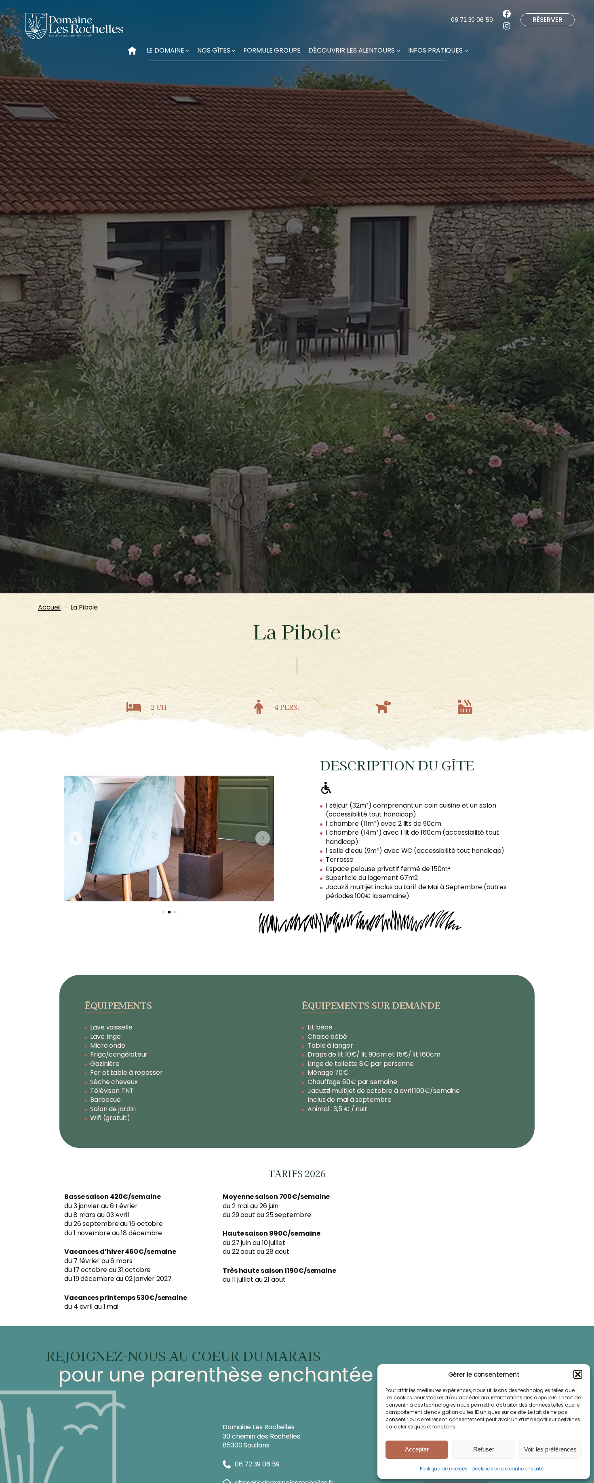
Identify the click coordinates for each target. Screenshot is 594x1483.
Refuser (483, 1449)
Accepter (417, 1449)
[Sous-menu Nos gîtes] (234, 51)
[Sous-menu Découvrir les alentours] (398, 51)
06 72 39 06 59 (472, 20)
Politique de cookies (444, 1468)
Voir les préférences (550, 1449)
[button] (578, 1374)
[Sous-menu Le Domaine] (188, 51)
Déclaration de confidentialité (507, 1468)
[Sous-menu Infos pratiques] (466, 51)
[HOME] (132, 48)
